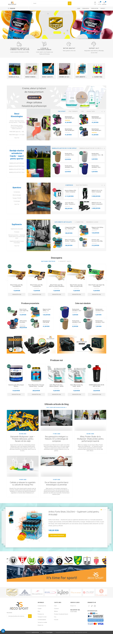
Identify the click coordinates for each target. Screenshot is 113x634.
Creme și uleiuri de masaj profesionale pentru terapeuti (65, 77)
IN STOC (54, 116)
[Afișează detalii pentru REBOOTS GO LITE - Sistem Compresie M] (84, 206)
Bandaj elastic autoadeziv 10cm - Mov (69, 167)
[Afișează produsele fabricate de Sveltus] (75, 592)
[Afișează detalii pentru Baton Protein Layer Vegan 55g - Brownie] (12, 312)
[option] (65, 126)
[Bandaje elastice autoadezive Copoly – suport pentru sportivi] (39, 161)
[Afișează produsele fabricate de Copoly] (88, 592)
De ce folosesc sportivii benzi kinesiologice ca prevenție (56, 483)
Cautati (69, 3)
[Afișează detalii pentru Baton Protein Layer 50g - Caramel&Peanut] (16, 273)
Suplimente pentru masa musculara (17, 241)
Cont (95, 4)
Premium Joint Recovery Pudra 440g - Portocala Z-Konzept (97, 241)
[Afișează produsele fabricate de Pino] (101, 592)
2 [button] (102, 509)
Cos (55, 617)
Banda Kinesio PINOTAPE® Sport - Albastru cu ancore (97, 130)
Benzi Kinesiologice (32, 77)
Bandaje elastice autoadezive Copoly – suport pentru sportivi (15, 77)
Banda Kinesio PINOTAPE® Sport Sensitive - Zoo (69, 130)
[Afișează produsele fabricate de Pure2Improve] (63, 592)
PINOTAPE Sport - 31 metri (16, 134)
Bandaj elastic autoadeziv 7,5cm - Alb (100, 322)
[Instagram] (95, 606)
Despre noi (40, 625)
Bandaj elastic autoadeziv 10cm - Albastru (96, 167)
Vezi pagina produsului (57, 535)
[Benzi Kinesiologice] (39, 124)
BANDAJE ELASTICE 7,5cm (17, 166)
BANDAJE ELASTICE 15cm (16, 172)
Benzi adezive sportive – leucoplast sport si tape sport (48, 77)
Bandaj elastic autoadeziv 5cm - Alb (100, 311)
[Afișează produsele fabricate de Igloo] (37, 592)
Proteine (16, 232)
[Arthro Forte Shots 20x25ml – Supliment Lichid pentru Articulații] (30, 526)
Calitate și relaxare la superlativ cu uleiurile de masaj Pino (23, 483)
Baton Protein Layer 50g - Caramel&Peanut (16, 285)
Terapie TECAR (17, 198)
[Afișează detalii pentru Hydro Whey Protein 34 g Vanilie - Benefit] (76, 373)
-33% (16, 320)
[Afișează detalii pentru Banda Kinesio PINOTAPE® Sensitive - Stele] (36, 324)
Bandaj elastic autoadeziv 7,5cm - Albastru (76, 311)
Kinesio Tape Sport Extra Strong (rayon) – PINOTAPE (17, 121)
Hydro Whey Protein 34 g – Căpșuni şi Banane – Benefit (56, 385)
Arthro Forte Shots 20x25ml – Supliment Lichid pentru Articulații (70, 241)
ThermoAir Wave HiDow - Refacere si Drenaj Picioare (70, 204)
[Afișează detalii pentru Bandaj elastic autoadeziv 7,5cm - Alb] (88, 324)
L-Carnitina (97, 77)
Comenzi (56, 608)
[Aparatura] (39, 198)
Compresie (17, 192)
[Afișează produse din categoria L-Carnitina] (97, 69)
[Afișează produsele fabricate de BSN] (24, 592)
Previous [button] (102, 111)
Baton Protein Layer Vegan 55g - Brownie (24, 311)
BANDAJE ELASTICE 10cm (16, 169)
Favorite (56, 619)
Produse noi (41, 614)
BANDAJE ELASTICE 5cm (17, 163)
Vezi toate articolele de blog (55, 407)
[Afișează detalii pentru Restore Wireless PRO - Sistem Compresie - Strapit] (58, 193)
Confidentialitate (42, 619)
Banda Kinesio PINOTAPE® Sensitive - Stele (47, 322)
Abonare (30, 616)
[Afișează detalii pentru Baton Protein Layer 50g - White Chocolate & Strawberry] (56, 273)
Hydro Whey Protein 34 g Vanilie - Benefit (76, 385)
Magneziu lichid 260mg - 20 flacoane (97, 228)
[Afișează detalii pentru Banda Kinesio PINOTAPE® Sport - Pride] (84, 119)
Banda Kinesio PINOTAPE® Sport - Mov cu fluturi (70, 118)
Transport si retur (42, 617)
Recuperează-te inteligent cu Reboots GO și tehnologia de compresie (56, 439)
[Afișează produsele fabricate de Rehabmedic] (12, 592)
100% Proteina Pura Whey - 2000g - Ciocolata (24, 322)
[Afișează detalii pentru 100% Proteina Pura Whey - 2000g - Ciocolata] (12, 324)
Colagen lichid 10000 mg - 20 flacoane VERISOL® (70, 229)
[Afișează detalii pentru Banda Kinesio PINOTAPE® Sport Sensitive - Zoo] (58, 132)
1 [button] (101, 509)
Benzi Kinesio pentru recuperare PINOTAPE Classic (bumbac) (17, 127)
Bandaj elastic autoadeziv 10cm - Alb (97, 154)
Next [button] (104, 111)
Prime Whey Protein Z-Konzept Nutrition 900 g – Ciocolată (36, 385)
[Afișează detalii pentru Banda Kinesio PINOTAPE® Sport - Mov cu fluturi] (58, 119)
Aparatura (17, 187)
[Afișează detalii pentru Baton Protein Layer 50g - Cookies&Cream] (36, 273)
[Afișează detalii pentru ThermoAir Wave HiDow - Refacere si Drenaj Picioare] (58, 206)
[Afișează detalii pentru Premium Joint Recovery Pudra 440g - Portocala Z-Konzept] (84, 242)
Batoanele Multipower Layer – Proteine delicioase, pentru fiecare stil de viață (22, 439)
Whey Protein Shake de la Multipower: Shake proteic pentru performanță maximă (90, 439)
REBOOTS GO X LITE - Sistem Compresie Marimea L (97, 192)
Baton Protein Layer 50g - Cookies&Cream (36, 285)
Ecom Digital (49, 632)
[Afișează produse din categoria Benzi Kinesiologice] (31, 69)
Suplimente (17, 224)
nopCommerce (35, 632)
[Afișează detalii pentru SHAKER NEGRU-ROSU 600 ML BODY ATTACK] (96, 373)
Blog (39, 611)
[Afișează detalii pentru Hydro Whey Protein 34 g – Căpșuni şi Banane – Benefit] (56, 373)
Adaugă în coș (16, 294)
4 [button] (105, 509)
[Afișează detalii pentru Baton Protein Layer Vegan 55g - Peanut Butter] (96, 273)
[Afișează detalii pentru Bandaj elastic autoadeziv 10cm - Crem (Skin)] (58, 156)
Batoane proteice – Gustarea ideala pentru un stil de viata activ (16, 236)
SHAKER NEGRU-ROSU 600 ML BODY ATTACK (96, 385)
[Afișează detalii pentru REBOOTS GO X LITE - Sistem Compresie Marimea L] (84, 193)
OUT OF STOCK (54, 190)
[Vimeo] (92, 605)
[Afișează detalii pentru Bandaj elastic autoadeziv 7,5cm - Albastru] (65, 312)
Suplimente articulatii (82, 77)
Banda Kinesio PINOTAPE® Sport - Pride (97, 118)
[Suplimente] (39, 235)
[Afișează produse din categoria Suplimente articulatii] (81, 69)
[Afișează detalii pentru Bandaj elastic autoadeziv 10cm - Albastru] (84, 169)
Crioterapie (17, 201)
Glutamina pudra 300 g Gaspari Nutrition (16, 385)
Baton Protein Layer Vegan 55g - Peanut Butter (96, 285)
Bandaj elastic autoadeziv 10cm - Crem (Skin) (69, 155)
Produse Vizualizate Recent (61, 614)
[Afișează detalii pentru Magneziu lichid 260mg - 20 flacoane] (84, 230)
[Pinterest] (89, 606)
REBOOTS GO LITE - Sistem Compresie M (97, 203)
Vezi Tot (16, 138)
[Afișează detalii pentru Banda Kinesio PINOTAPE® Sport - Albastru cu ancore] (84, 132)
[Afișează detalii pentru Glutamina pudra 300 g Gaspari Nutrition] (16, 373)
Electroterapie (17, 195)
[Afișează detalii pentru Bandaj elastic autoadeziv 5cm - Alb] (88, 312)
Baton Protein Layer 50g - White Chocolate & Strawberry (56, 285)
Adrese (56, 611)
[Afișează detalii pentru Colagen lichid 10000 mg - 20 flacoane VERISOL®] (58, 230)
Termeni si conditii (42, 622)
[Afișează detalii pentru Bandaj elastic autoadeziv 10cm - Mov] (58, 169)
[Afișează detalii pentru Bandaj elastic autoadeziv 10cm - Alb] (84, 156)
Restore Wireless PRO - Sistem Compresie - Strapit (70, 192)
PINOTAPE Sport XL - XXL (16, 131)
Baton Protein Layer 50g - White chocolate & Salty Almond (76, 286)
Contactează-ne (42, 605)
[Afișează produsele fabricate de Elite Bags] (50, 592)
